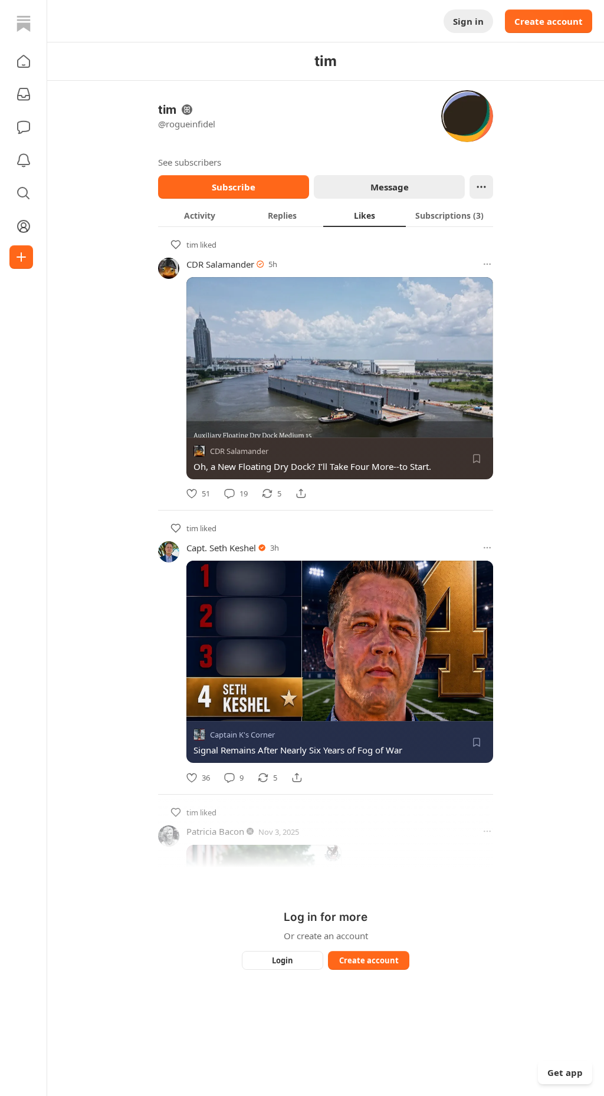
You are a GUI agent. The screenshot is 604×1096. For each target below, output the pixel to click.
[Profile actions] (481, 187)
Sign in (468, 21)
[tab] (199, 215)
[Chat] (23, 127)
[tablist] (325, 215)
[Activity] (23, 160)
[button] (23, 61)
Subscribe (233, 187)
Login (282, 960)
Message (389, 187)
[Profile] (23, 226)
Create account (548, 21)
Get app (565, 1072)
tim (192, 244)
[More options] (487, 264)
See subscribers (189, 162)
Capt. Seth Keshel (221, 548)
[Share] (301, 493)
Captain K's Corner (242, 735)
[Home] (23, 23)
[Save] (476, 458)
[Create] (21, 257)
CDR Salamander (220, 264)
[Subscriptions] (23, 94)
